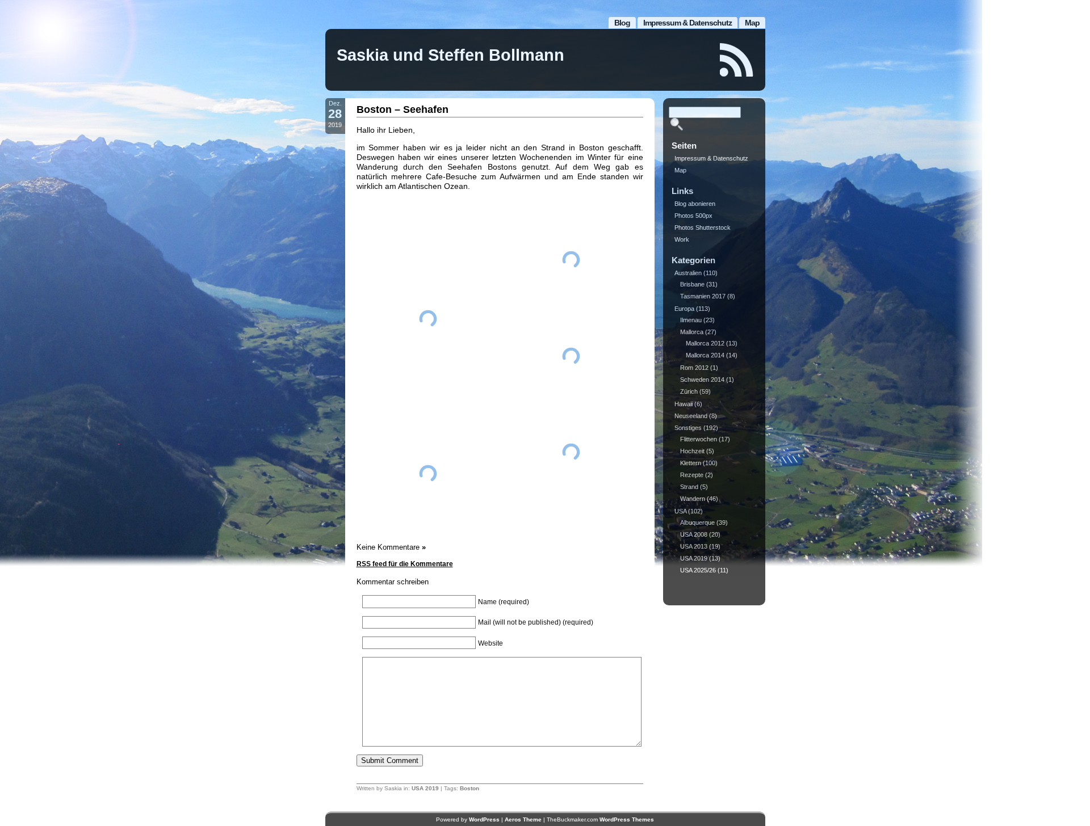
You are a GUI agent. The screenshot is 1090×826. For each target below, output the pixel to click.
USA (680, 511)
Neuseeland (690, 415)
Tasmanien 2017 (703, 296)
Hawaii (683, 404)
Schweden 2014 (702, 379)
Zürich (689, 391)
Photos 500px (693, 215)
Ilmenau (691, 320)
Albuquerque (697, 522)
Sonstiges (688, 427)
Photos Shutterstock (702, 227)
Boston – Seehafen (402, 109)
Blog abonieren (694, 203)
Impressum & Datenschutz (687, 22)
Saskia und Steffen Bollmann (450, 55)
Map (752, 22)
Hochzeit (692, 451)
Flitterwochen (698, 439)
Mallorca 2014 (705, 355)
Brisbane (692, 284)
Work (681, 239)
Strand (689, 486)
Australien (688, 272)
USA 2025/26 (698, 570)
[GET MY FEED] (737, 60)
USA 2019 (425, 788)
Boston (469, 788)
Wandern (692, 498)
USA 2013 (693, 546)
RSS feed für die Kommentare (405, 564)
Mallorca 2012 (705, 343)
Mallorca (691, 331)
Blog (622, 22)
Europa (684, 308)
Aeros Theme (523, 819)
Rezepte (691, 474)
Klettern (690, 463)
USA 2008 (693, 534)
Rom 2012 (694, 367)
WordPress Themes (627, 819)
